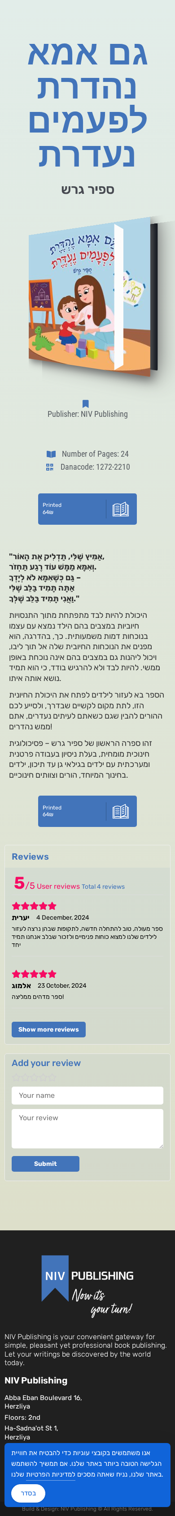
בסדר (28, 1493)
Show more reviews (48, 1029)
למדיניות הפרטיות (50, 1474)
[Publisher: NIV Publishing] (87, 404)
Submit (45, 1164)
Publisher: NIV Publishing (88, 414)
